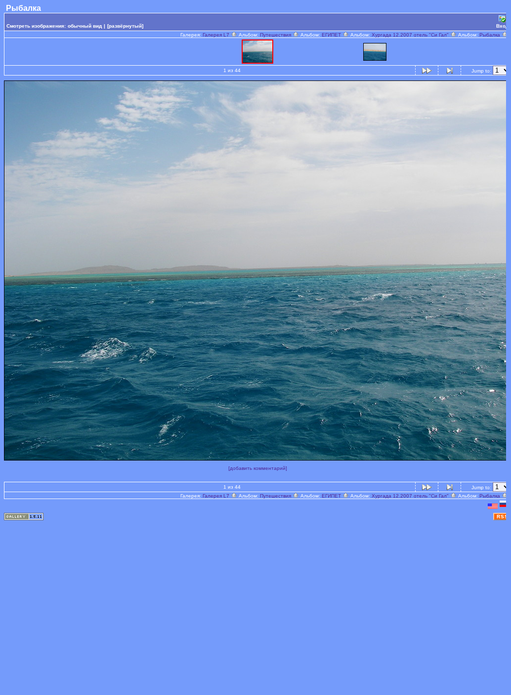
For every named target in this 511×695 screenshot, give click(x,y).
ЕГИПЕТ (332, 35)
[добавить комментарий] (257, 468)
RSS (503, 516)
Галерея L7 (217, 35)
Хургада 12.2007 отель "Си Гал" (411, 35)
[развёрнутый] (125, 26)
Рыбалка (490, 35)
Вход (502, 26)
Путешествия (276, 35)
